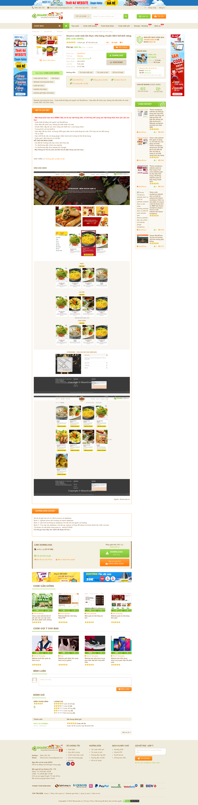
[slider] (71, 42)
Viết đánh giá (93, 42)
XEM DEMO (117, 62)
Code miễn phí (124, 26)
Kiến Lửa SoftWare (41, 723)
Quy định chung (74, 752)
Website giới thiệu (72, 793)
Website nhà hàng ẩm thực (43, 82)
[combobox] (82, 15)
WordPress (81, 53)
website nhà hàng (40, 89)
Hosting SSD (118, 749)
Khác (61, 656)
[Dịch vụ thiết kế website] (99, 3)
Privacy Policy (89, 801)
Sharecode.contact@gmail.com (61, 8)
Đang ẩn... (148, 70)
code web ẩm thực (40, 78)
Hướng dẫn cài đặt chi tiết (55, 159)
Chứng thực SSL (120, 758)
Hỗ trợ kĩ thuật (118, 72)
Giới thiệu (71, 749)
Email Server (118, 755)
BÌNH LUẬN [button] (124, 689)
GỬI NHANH (145, 758)
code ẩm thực (39, 85)
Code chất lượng (90, 26)
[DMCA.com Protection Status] (131, 801)
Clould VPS (118, 752)
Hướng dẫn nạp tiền (98, 755)
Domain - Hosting (141, 26)
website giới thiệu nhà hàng (44, 93)
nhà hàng (55, 78)
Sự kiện (94, 8)
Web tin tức (96, 793)
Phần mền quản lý (57, 793)
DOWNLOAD (117, 55)
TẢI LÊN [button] (160, 16)
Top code (75, 26)
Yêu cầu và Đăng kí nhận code (148, 763)
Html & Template (39, 656)
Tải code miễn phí (85, 72)
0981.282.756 (39, 8)
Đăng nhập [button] (152, 8)
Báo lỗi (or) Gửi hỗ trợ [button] (44, 559)
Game (46, 793)
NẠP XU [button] (144, 16)
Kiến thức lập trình (82, 8)
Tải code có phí (102, 72)
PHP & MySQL (38, 613)
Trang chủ (35, 31)
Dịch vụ (158, 26)
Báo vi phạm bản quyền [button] (66, 559)
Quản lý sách (85, 793)
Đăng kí (162, 8)
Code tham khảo (107, 26)
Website (80, 56)
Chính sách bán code (76, 755)
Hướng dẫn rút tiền (98, 758)
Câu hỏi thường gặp (75, 758)
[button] (114, 553)
